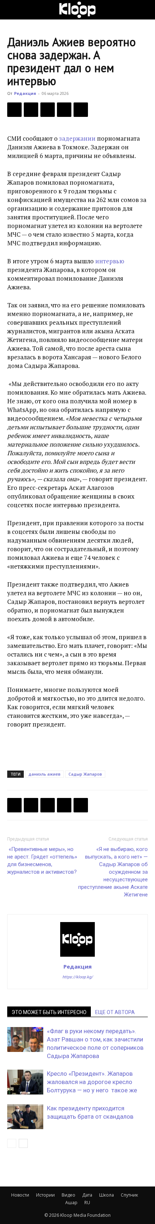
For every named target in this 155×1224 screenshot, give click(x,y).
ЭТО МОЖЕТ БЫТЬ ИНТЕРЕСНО (49, 1012)
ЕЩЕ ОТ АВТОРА (115, 1012)
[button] (12, 9)
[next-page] (23, 1143)
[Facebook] (14, 109)
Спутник (129, 1195)
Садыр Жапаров (85, 774)
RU (87, 1202)
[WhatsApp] (81, 109)
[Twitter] (31, 109)
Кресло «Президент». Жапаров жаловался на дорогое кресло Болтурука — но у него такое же (92, 1082)
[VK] (47, 109)
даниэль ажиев (44, 774)
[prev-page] (11, 1143)
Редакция (25, 93)
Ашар (71, 1202)
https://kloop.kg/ (77, 977)
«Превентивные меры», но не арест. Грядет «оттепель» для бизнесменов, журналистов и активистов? (42, 860)
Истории (45, 1195)
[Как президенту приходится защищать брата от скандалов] (25, 1116)
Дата (87, 1195)
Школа (106, 1195)
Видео (68, 1195)
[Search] (145, 9)
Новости (20, 1195)
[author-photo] (77, 956)
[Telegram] (64, 109)
